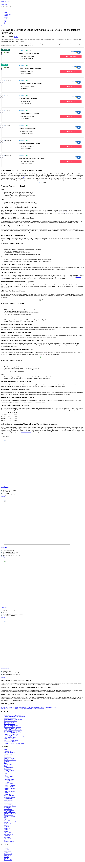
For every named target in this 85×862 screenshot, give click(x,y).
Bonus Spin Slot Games (10, 737)
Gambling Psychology (10, 785)
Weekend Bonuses (9, 841)
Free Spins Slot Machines (10, 721)
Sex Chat (6, 826)
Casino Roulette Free (9, 724)
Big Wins (6, 761)
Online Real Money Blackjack (12, 728)
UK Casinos (7, 835)
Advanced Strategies (9, 752)
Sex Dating (7, 828)
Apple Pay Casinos (9, 758)
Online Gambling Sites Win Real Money (14, 716)
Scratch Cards (7, 823)
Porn (5, 20)
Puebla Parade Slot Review (11, 734)
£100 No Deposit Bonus (10, 738)
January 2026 (7, 851)
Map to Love (4, 4)
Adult (5, 749)
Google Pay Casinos (9, 788)
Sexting (6, 17)
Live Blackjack (8, 803)
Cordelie (16, 37)
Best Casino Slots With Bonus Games (13, 733)
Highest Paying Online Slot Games (13, 719)
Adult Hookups (8, 751)
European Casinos (8, 780)
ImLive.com (5, 668)
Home (5, 12)
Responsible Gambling (10, 821)
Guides (6, 789)
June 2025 (6, 857)
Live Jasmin (5, 487)
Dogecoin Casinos (8, 779)
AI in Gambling (8, 757)
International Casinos (9, 797)
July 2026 (6, 848)
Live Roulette (7, 804)
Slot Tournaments (8, 834)
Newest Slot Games (9, 722)
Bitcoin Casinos (8, 764)
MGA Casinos (7, 807)
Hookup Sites (7, 14)
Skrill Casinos (7, 832)
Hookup (6, 792)
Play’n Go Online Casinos (11, 725)
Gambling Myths (8, 783)
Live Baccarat (7, 801)
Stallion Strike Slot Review (11, 741)
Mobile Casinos (8, 809)
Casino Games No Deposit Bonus (12, 715)
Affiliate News (8, 754)
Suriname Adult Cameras (64, 211)
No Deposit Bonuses (9, 812)
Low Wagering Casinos (10, 806)
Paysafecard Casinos (9, 816)
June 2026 (6, 849)
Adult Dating (7, 15)
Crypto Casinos (8, 775)
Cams (5, 18)
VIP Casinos (7, 837)
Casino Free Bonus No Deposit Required (14, 743)
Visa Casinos (7, 838)
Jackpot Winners (8, 798)
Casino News (7, 769)
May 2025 (6, 858)
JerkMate (4, 607)
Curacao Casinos (8, 776)
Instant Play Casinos (9, 795)
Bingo (5, 763)
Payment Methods (8, 815)
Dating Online (7, 777)
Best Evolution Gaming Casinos (12, 727)
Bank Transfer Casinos (10, 760)
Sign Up (3, 496)
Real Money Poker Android (11, 740)
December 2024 (8, 860)
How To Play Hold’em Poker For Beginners (15, 736)
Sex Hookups (7, 829)
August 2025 (7, 855)
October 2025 (7, 852)
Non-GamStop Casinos (10, 813)
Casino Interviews (8, 767)
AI (4, 23)
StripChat (4, 547)
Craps (5, 773)
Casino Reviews (8, 772)
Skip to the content (5, 1)
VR (5, 21)
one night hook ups (25, 177)
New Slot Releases (9, 810)
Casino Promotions (9, 770)
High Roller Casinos (9, 791)
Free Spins (6, 782)
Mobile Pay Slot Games (10, 718)
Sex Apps (6, 825)
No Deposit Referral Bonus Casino (13, 730)
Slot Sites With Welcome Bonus (12, 731)
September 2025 (8, 854)
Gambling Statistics (9, 786)
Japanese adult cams (26, 432)
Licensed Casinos (8, 800)
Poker (5, 818)
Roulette (6, 822)
